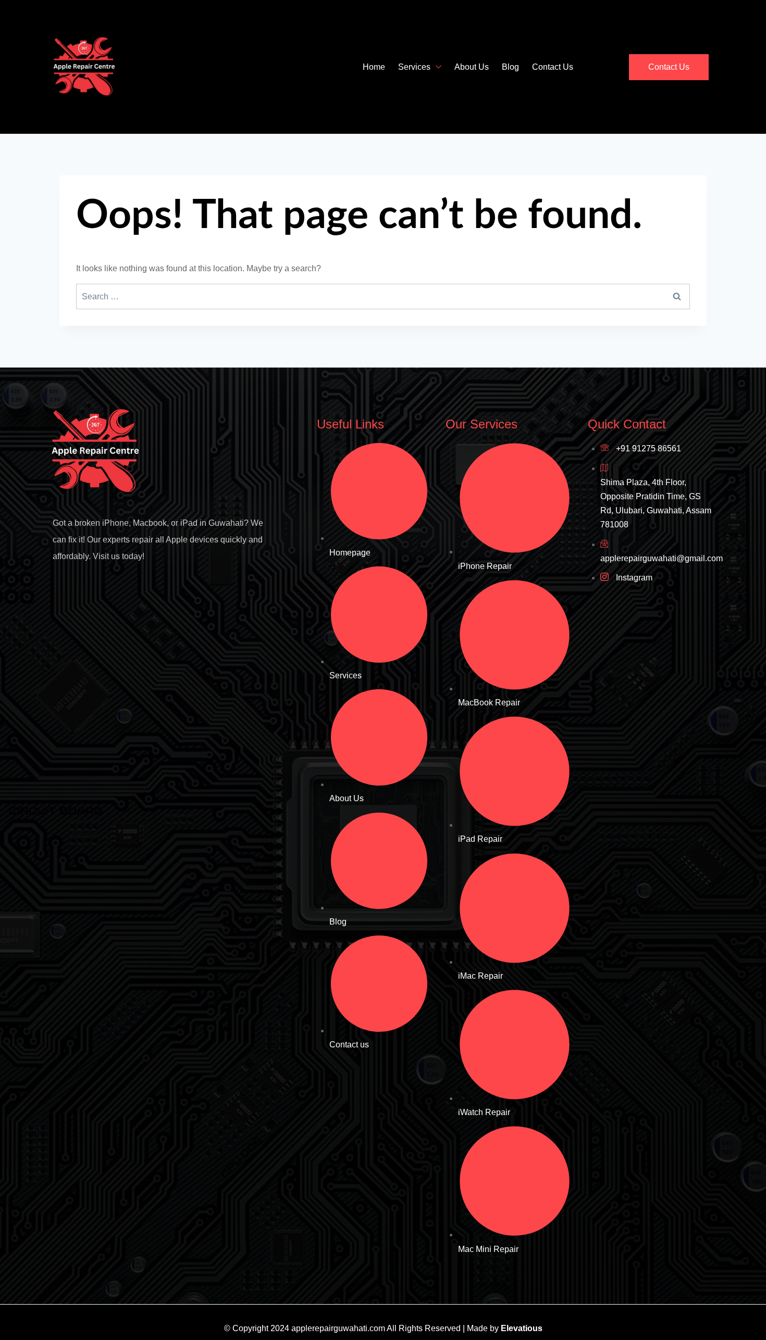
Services (414, 66)
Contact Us (552, 66)
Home (374, 66)
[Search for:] (383, 296)
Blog (510, 66)
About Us (471, 66)
